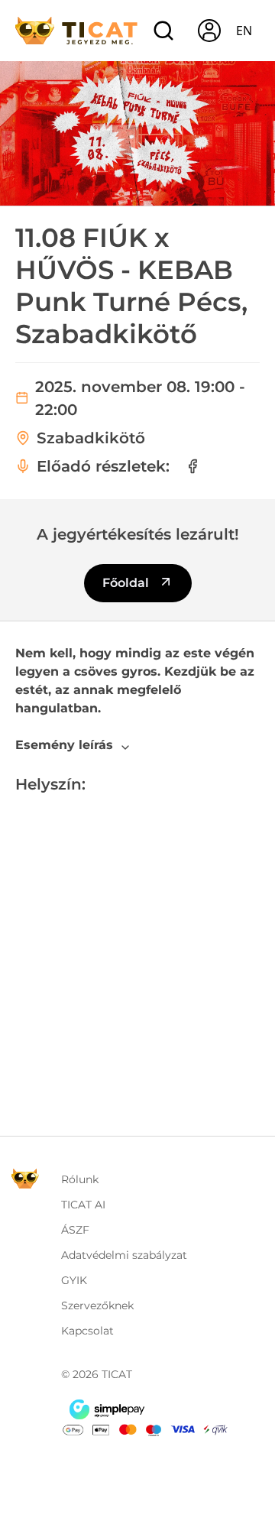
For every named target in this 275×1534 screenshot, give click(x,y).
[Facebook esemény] (192, 466)
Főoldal (127, 583)
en (244, 30)
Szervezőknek (97, 1305)
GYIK (74, 1280)
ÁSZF (75, 1230)
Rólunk (80, 1179)
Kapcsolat (87, 1331)
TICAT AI (83, 1204)
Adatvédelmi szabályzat (124, 1255)
